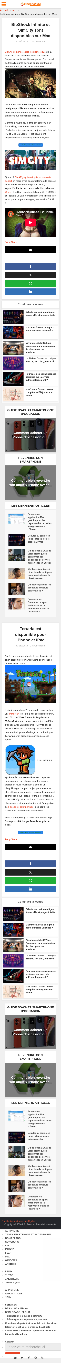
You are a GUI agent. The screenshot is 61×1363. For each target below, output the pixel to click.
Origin (8, 192)
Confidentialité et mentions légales (18, 1221)
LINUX (8, 1271)
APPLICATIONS (14, 1293)
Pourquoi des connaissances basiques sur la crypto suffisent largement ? (41, 377)
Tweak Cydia (12, 1282)
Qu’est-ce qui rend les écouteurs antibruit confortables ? (39, 587)
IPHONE (9, 1249)
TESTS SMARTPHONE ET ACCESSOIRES (28, 1234)
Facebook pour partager (21, 806)
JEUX (8, 1297)
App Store (11, 242)
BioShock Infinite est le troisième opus (25, 51)
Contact (9, 1341)
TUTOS (9, 1275)
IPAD (8, 1253)
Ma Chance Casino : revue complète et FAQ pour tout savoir (39, 392)
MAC (8, 1256)
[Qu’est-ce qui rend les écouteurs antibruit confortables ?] (18, 589)
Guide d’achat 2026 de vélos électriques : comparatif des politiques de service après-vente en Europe (39, 556)
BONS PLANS (13, 1238)
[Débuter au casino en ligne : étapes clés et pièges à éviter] (18, 540)
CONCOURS (12, 1241)
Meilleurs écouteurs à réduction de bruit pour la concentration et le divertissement (40, 574)
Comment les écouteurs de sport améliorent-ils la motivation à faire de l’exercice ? (38, 605)
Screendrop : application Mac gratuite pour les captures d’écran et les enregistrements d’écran (40, 522)
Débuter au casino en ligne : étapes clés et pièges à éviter (39, 539)
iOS (7, 1245)
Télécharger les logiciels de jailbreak (26, 1319)
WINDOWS (11, 1260)
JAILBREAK (12, 1278)
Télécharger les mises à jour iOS (23, 1315)
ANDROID (10, 1264)
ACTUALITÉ (12, 1230)
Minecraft (14, 713)
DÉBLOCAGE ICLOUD (17, 1312)
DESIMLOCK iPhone (16, 1308)
